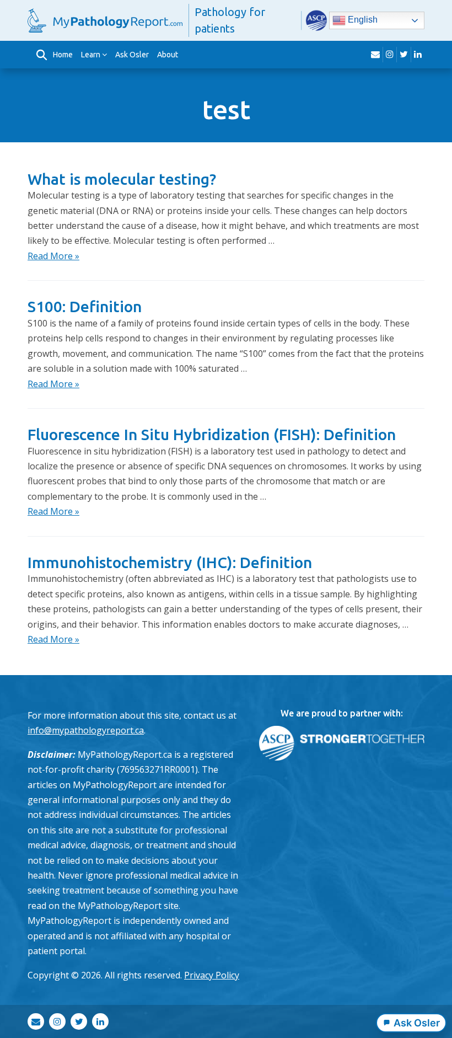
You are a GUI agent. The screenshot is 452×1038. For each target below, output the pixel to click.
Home (63, 54)
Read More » (53, 256)
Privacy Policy (211, 975)
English (362, 19)
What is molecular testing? (122, 179)
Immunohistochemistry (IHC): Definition (170, 562)
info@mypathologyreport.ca (86, 730)
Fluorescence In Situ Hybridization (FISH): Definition (212, 434)
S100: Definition (85, 306)
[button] (41, 54)
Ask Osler (132, 54)
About (167, 54)
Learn (90, 54)
